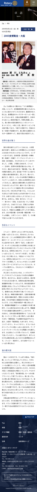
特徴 (20, 427)
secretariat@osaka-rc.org (15, 468)
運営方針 (5, 436)
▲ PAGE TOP (29, 417)
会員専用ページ (23, 441)
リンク (20, 436)
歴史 (20, 423)
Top (3, 23)
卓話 (3, 427)
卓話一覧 (27, 29)
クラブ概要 (5, 432)
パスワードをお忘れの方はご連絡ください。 (18, 479)
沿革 (3, 441)
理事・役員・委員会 (25, 432)
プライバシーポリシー (18, 485)
